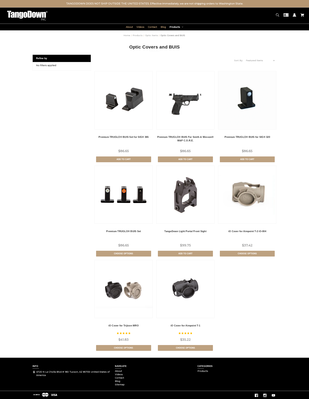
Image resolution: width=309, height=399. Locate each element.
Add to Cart (124, 159)
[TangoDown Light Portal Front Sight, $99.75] (185, 195)
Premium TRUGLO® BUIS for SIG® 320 (247, 137)
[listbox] (260, 60)
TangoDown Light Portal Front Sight (185, 231)
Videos (140, 27)
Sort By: (238, 60)
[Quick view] (115, 126)
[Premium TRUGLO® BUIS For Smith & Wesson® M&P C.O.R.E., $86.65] (185, 100)
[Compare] (123, 126)
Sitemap (120, 384)
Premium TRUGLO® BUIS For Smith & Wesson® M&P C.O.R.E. (185, 139)
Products (174, 27)
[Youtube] (273, 395)
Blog (163, 27)
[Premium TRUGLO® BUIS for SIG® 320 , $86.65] (247, 100)
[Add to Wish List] (131, 126)
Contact (152, 27)
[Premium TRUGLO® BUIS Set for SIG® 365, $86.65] (123, 100)
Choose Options (123, 253)
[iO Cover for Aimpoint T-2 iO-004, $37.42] (247, 195)
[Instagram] (265, 395)
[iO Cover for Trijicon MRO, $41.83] (123, 289)
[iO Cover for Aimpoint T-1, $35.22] (185, 289)
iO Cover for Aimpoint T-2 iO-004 (247, 231)
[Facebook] (256, 395)
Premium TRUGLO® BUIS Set (123, 231)
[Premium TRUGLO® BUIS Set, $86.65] (123, 195)
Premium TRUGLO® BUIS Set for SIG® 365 (123, 137)
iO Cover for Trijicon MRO (123, 325)
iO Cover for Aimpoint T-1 (185, 325)
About (129, 27)
